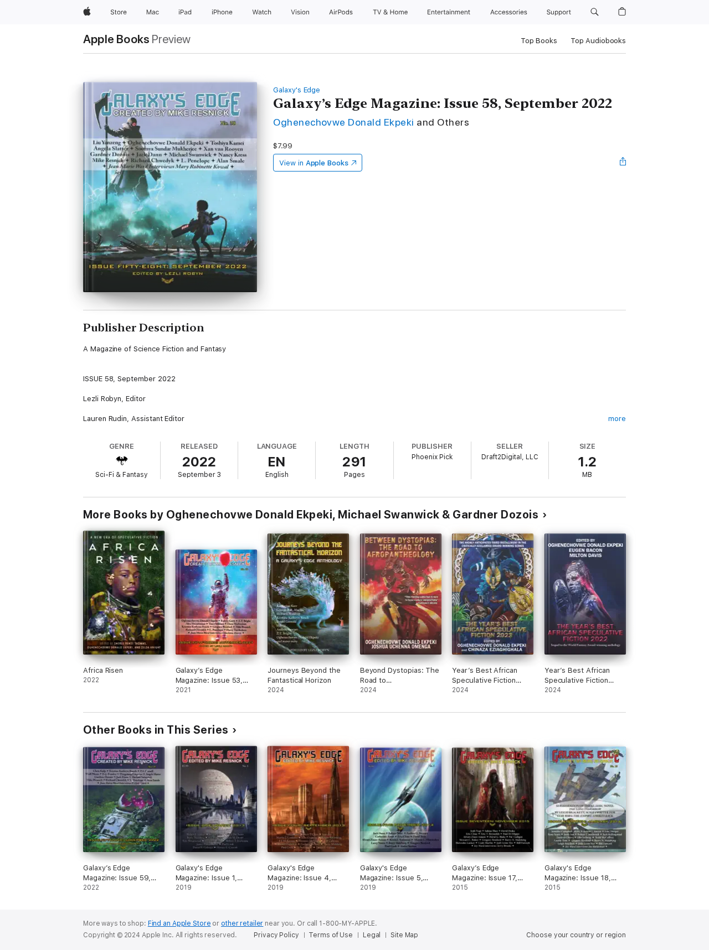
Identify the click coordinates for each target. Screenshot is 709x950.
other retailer (242, 923)
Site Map (404, 935)
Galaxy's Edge (296, 90)
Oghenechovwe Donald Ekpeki (343, 122)
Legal (372, 935)
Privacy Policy (276, 935)
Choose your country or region (576, 935)
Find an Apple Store (179, 923)
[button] (594, 12)
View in (313, 163)
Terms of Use (331, 935)
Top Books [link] (539, 41)
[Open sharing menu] (623, 162)
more (617, 418)
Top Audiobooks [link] (598, 41)
